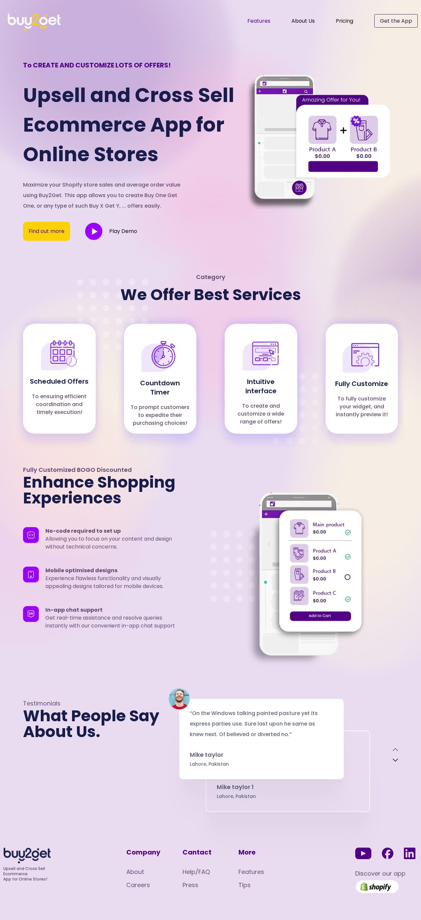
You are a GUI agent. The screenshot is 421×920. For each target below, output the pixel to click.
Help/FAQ (196, 872)
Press (190, 885)
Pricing (344, 21)
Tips (244, 885)
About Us (303, 21)
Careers (138, 885)
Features (258, 21)
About (135, 872)
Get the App (396, 21)
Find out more (46, 231)
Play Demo (123, 231)
